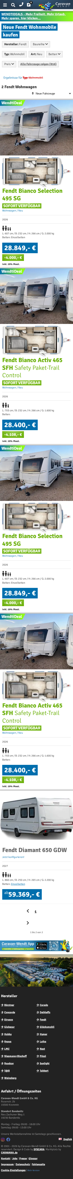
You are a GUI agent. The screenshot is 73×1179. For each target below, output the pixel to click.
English (67, 1139)
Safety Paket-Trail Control (32, 367)
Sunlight (44, 1063)
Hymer (43, 1034)
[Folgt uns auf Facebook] (8, 1140)
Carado (44, 1005)
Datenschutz (23, 1164)
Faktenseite (38, 1164)
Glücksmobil (47, 1027)
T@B (7, 1070)
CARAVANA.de (9, 1152)
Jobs (14, 1158)
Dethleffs (45, 1012)
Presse (23, 1158)
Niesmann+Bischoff (15, 1056)
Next (42, 1048)
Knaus (7, 1041)
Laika (43, 1041)
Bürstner (9, 1005)
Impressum (7, 1164)
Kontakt (5, 1158)
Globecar (9, 1027)
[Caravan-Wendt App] (36, 952)
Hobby (8, 1034)
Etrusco (8, 1019)
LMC (7, 1048)
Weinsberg (10, 1078)
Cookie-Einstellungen (13, 1170)
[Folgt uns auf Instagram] (3, 1140)
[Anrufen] (21, 3)
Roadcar (9, 1063)
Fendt (43, 1019)
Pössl (43, 1056)
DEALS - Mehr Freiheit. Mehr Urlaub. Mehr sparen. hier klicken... (33, 16)
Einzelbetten (18, 884)
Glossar (33, 1158)
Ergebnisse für (12, 77)
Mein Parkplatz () (32, 5)
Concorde (9, 1012)
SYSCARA (39, 1149)
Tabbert (44, 1070)
